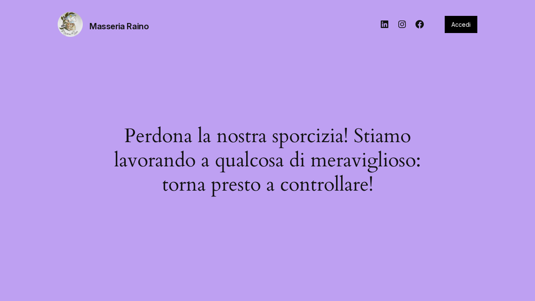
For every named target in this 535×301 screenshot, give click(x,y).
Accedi (461, 24)
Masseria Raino (118, 26)
